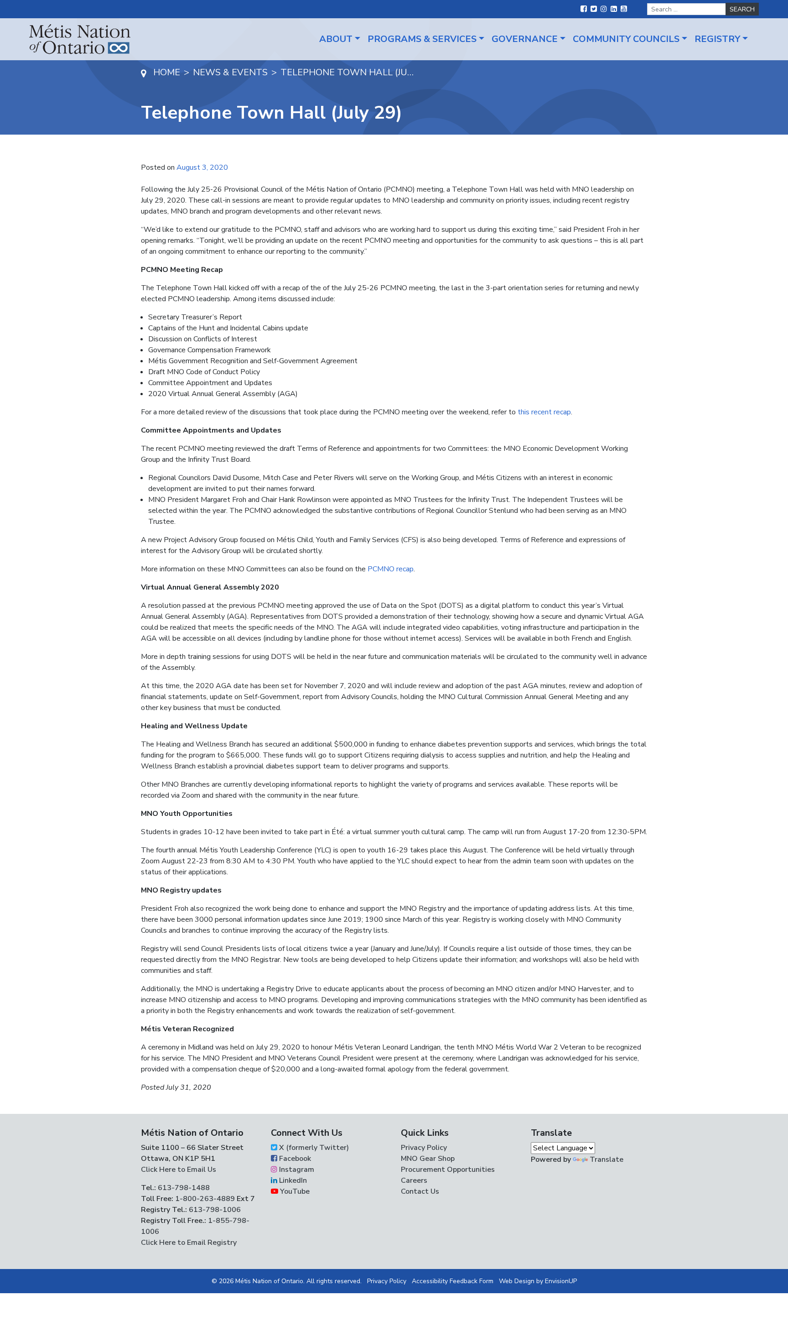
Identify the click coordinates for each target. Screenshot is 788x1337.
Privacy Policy (424, 1148)
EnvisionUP (561, 1281)
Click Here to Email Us (178, 1170)
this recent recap (544, 412)
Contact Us (420, 1191)
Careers (414, 1180)
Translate (606, 1159)
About (336, 39)
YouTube (294, 1191)
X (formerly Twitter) (313, 1148)
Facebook (294, 1159)
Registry (717, 39)
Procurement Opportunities (448, 1170)
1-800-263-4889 (205, 1199)
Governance (525, 39)
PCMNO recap (391, 569)
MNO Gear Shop (428, 1159)
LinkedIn (292, 1180)
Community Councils (626, 39)
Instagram (295, 1170)
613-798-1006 (214, 1210)
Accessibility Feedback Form (452, 1281)
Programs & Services (422, 39)
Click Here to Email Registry (189, 1243)
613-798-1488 (184, 1188)
